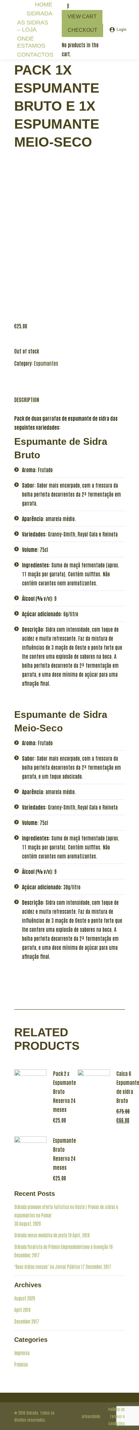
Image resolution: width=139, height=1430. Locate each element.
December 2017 (26, 1321)
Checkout (82, 30)
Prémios (21, 1364)
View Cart (82, 16)
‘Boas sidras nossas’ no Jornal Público (47, 1267)
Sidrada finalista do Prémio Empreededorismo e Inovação (61, 1247)
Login (121, 29)
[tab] (26, 396)
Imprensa (21, 1353)
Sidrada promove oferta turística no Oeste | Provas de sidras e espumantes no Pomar (66, 1211)
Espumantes (46, 363)
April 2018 (22, 1310)
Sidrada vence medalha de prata (40, 1235)
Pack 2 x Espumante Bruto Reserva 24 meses (64, 1091)
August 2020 (24, 1298)
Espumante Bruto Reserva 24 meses (64, 1153)
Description (26, 399)
